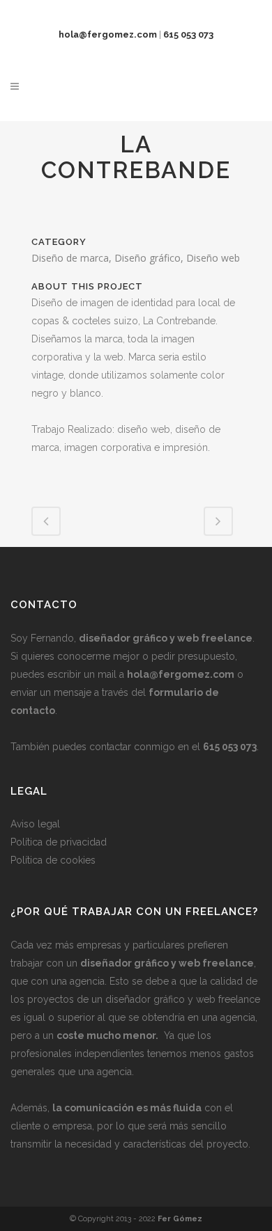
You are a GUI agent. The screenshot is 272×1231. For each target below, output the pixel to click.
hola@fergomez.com (180, 674)
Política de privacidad (58, 842)
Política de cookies (53, 860)
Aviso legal (35, 823)
